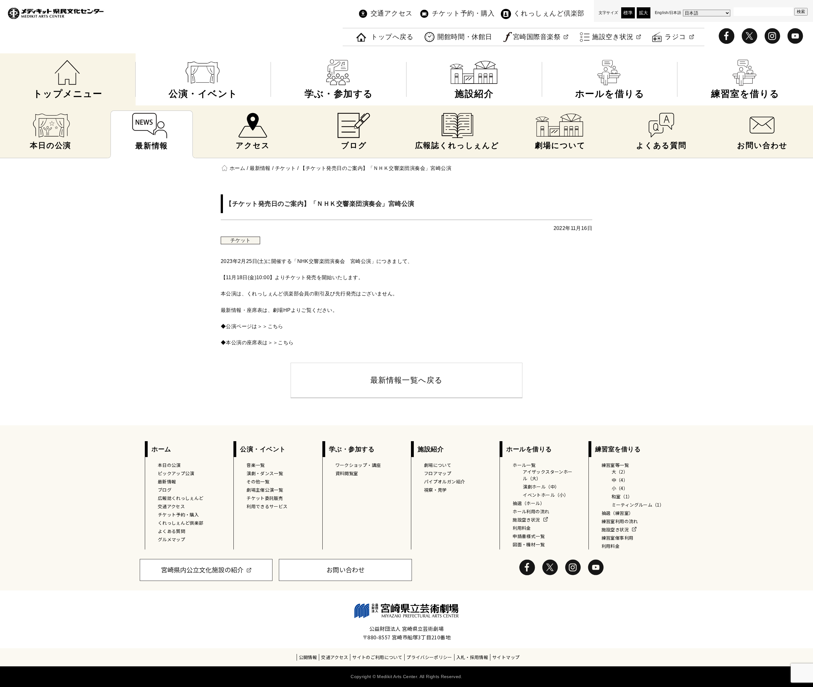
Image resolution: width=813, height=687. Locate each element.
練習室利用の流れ (619, 521)
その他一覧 (257, 481)
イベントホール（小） (545, 495)
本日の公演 (169, 465)
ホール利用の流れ (531, 511)
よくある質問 (171, 531)
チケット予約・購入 (463, 13)
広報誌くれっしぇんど (181, 498)
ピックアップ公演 (176, 473)
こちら (275, 326)
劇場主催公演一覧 (264, 490)
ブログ (164, 490)
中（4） (620, 480)
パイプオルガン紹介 (444, 481)
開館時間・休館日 (464, 37)
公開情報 (308, 657)
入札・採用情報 (472, 657)
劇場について (437, 465)
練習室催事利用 (617, 538)
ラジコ (675, 37)
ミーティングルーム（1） (638, 505)
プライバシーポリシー (429, 657)
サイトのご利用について (377, 657)
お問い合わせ (345, 569)
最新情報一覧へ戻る (406, 380)
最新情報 (167, 481)
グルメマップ (171, 539)
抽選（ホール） (528, 503)
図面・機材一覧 (528, 544)
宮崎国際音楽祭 (537, 37)
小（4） (620, 488)
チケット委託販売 (264, 498)
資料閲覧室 (346, 473)
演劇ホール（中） (541, 486)
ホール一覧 (524, 465)
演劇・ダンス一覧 (264, 473)
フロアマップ (437, 473)
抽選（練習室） (617, 513)
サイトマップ (506, 657)
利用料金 (522, 528)
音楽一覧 (255, 465)
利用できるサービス (266, 506)
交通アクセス (392, 13)
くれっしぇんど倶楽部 (549, 13)
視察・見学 (435, 490)
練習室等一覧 (615, 465)
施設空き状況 (612, 37)
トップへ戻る (392, 37)
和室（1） (622, 496)
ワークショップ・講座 (358, 465)
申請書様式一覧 (528, 536)
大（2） (620, 471)
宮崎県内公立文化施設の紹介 (202, 569)
